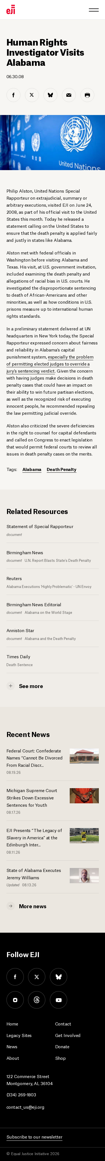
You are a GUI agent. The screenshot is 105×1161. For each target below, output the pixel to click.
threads (36, 1000)
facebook (15, 977)
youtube (58, 1000)
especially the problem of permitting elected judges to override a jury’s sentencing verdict (50, 363)
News (12, 1046)
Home (12, 1023)
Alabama (31, 469)
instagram (15, 1000)
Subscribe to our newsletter (34, 1136)
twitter (36, 977)
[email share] (69, 95)
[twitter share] (32, 95)
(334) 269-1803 (21, 1094)
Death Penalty (61, 469)
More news (32, 905)
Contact (63, 1023)
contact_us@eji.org (25, 1107)
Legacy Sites (19, 1035)
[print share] (87, 95)
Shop (60, 1058)
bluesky (58, 977)
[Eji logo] (10, 9)
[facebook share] (13, 95)
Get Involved (68, 1035)
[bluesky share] (50, 95)
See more (31, 685)
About (12, 1058)
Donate (62, 1046)
